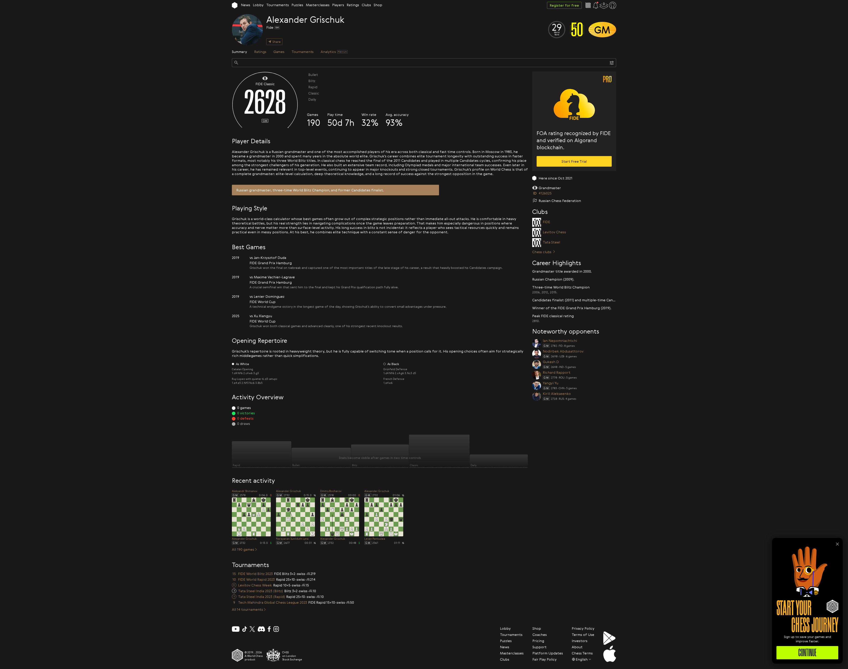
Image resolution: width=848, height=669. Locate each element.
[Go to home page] (234, 5)
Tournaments (277, 5)
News (245, 5)
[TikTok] (244, 629)
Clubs (366, 5)
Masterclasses (317, 5)
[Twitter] (252, 629)
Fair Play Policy (544, 659)
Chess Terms (582, 653)
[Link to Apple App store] (609, 654)
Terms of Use (583, 634)
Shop (378, 5)
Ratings (353, 5)
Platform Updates (547, 653)
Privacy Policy (583, 628)
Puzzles (297, 5)
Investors (579, 640)
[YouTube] (236, 629)
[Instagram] (276, 629)
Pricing (538, 640)
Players (338, 5)
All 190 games (243, 549)
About (577, 647)
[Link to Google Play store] (609, 638)
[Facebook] (269, 629)
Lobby (258, 5)
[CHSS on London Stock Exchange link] (273, 655)
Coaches (539, 634)
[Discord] (261, 629)
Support (539, 647)
